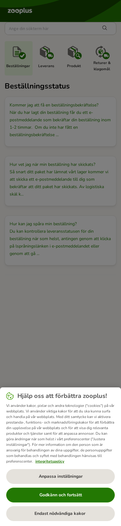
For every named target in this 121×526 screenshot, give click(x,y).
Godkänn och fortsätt (60, 495)
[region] (60, 456)
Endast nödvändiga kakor (60, 513)
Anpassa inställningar (61, 476)
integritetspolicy (49, 461)
